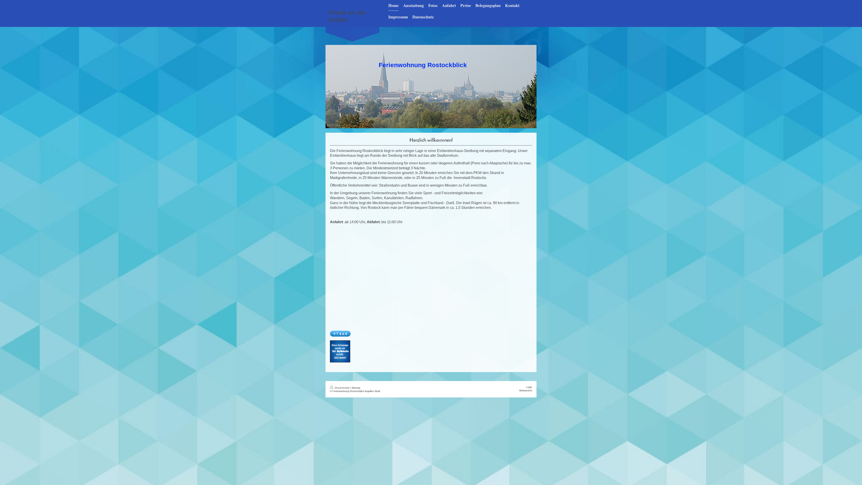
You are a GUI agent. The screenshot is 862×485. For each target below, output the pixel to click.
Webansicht (525, 390)
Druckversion (342, 387)
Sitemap (356, 387)
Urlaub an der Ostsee (347, 16)
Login (529, 387)
